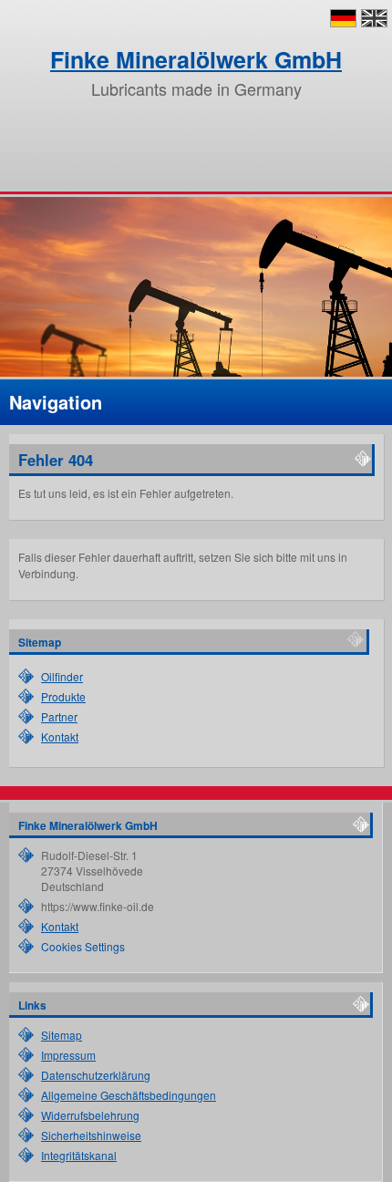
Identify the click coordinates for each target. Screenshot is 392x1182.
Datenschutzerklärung (95, 1075)
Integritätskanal (79, 1155)
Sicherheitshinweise (91, 1135)
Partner (59, 716)
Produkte (63, 696)
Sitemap (61, 1034)
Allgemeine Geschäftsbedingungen (128, 1095)
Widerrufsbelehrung (90, 1115)
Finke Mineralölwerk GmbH (196, 59)
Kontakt (59, 736)
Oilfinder (62, 676)
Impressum (68, 1055)
